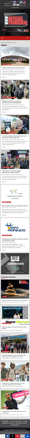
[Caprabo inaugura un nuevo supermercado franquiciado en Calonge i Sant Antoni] (15, 343)
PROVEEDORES (15, 7)
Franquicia (8, 64)
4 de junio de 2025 (19, 330)
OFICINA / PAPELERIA (6, 323)
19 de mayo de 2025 (19, 104)
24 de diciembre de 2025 (20, 302)
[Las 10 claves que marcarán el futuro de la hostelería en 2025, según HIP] (15, 124)
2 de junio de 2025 (19, 386)
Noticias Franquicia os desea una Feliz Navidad (15, 300)
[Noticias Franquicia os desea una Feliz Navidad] (15, 289)
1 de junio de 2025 (19, 414)
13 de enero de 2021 (12, 242)
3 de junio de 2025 (19, 358)
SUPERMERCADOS (5, 351)
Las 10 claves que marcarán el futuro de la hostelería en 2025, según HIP (14, 136)
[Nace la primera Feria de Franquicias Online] (15, 194)
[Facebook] (7, 436)
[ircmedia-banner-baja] (15, 263)
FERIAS (3, 64)
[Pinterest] (17, 436)
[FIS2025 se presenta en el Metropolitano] (15, 56)
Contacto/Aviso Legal (15, 421)
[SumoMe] (27, 436)
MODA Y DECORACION (10, 97)
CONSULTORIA (5, 407)
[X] (12, 436)
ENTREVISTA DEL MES (10, 5)
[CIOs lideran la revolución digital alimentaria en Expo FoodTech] (15, 159)
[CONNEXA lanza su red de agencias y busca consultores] (15, 400)
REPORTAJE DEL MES (21, 423)
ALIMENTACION (5, 167)
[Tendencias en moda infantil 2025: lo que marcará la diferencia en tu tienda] (15, 371)
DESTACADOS (5, 235)
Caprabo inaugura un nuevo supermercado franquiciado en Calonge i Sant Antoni (14, 355)
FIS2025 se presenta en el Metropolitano (13, 68)
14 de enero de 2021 (12, 207)
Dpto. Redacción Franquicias (8, 69)
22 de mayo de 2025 (19, 69)
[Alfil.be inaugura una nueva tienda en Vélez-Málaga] (15, 315)
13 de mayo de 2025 (19, 139)
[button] (2, 38)
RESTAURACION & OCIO (11, 132)
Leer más (4, 77)
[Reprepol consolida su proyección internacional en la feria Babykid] (15, 89)
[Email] (22, 436)
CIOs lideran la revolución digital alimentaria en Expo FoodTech (11, 171)
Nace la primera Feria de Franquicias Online (15, 206)
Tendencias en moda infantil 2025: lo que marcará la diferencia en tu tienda (13, 383)
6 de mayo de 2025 (19, 174)
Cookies (25, 421)
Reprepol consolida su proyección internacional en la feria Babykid (11, 101)
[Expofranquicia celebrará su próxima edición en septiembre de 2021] (15, 227)
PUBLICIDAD (7, 3)
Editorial (4, 207)
